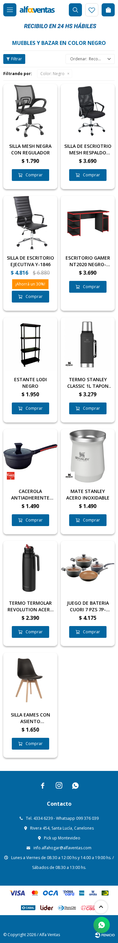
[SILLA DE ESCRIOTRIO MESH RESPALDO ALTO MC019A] (88, 111)
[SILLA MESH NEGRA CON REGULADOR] (30, 111)
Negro (52, 73)
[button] (75, 9)
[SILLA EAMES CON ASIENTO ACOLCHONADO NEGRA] (30, 680)
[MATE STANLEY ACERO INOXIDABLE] (88, 456)
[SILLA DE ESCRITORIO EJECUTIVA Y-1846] (30, 223)
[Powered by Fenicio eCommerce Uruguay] (105, 935)
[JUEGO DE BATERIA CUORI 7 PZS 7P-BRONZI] (88, 568)
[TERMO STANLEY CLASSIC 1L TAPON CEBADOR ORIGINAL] (88, 344)
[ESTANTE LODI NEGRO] (30, 344)
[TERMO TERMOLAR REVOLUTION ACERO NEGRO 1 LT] (30, 568)
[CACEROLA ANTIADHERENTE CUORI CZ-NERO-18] (30, 456)
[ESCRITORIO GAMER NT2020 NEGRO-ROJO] (88, 223)
